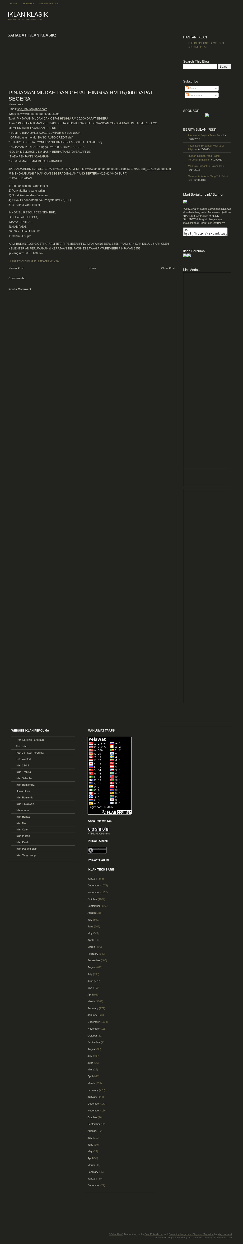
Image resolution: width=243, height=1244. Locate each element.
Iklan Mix (21, 823)
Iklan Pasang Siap (26, 848)
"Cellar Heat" (116, 1234)
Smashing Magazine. (180, 1234)
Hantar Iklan (23, 791)
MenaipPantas (48, 3)
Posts (192, 88)
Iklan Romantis (24, 797)
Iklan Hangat (23, 816)
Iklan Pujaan (23, 835)
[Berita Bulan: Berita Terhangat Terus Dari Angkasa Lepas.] (207, 116)
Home (13, 3)
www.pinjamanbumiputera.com (40, 113)
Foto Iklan (21, 746)
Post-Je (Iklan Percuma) (30, 752)
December (94, 885)
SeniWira (28, 3)
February (93, 953)
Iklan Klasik (22, 842)
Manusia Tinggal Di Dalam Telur (206, 166)
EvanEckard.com (154, 1234)
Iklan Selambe (24, 778)
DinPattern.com (223, 1237)
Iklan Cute (22, 829)
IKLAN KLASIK (28, 14)
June (90, 926)
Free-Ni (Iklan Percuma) (30, 739)
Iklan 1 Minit (22, 765)
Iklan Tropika (23, 771)
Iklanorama (22, 810)
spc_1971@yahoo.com (32, 109)
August (92, 912)
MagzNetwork (225, 1234)
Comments (195, 95)
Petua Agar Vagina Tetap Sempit (206, 135)
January (92, 878)
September (94, 905)
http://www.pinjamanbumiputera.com (103, 168)
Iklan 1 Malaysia (25, 803)
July (90, 919)
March (91, 946)
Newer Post (16, 268)
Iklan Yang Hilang (26, 855)
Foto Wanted (23, 759)
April (90, 940)
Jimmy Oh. (186, 1237)
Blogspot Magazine (203, 1234)
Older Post (168, 268)
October (92, 899)
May (90, 933)
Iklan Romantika (25, 784)
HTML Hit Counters (99, 833)
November (94, 892)
